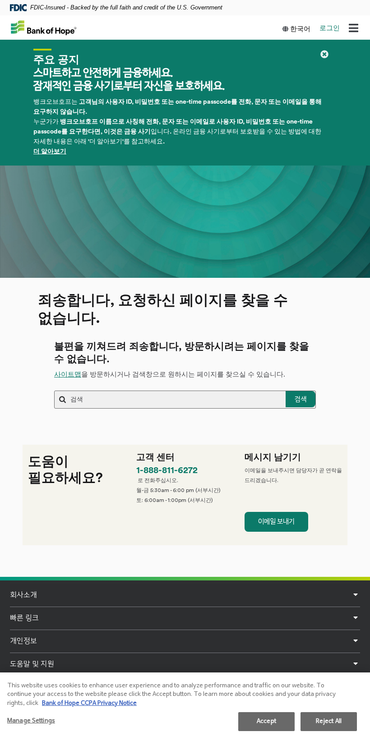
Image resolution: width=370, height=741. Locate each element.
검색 (300, 399)
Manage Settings (31, 721)
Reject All (329, 721)
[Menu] (353, 29)
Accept (266, 721)
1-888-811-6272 (167, 470)
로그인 (329, 28)
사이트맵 (67, 374)
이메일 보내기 (276, 521)
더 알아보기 (49, 151)
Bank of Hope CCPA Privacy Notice (89, 703)
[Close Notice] (324, 54)
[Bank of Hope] (44, 28)
